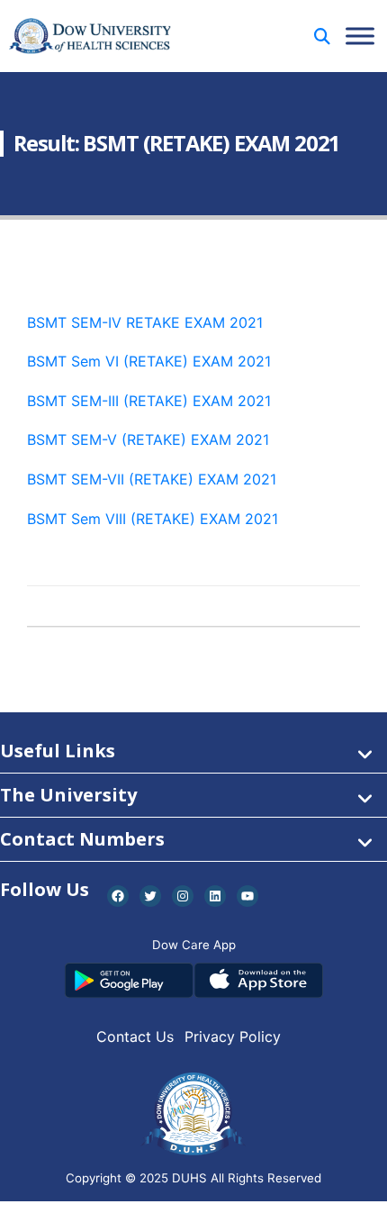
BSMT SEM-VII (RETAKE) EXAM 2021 (151, 479)
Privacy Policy (232, 1036)
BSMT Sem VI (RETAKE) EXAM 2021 (149, 361)
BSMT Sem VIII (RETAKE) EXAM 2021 (152, 519)
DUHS (189, 1178)
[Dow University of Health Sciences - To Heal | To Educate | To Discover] (90, 36)
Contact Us (135, 1036)
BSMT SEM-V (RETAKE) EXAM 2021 (148, 439)
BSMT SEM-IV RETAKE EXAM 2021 (145, 322)
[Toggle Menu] (360, 35)
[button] (322, 36)
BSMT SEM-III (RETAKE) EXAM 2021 (149, 401)
